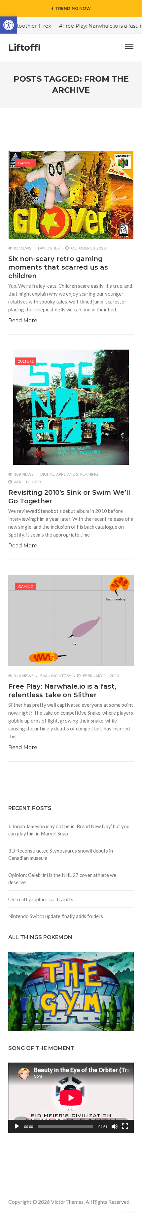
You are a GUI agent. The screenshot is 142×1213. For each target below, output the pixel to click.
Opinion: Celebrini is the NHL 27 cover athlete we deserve (62, 878)
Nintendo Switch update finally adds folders (55, 916)
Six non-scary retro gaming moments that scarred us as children (58, 267)
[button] (8, 25)
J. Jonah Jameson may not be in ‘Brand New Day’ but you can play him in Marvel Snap (68, 830)
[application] (71, 1098)
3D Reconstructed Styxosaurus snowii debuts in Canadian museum (60, 854)
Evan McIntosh (56, 675)
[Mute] (114, 1126)
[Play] (17, 1126)
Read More (22, 320)
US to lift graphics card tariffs (40, 899)
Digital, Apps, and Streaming (69, 474)
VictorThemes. (68, 1202)
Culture (26, 361)
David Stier (49, 248)
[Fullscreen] (125, 1126)
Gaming (25, 163)
